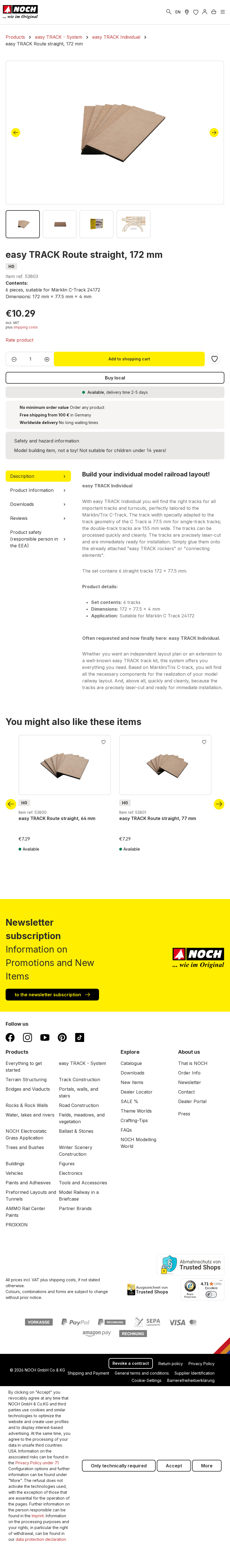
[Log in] (204, 12)
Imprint (38, 1515)
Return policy (170, 1363)
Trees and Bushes (25, 1147)
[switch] (211, 1294)
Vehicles (14, 1173)
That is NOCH (193, 1063)
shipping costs (25, 327)
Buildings (15, 1163)
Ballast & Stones (76, 1131)
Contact (186, 1092)
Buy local (115, 378)
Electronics (70, 1173)
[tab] (38, 476)
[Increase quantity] (49, 359)
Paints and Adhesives (28, 1182)
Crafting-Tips (134, 1120)
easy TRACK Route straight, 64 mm (57, 818)
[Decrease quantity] (12, 359)
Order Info (189, 1073)
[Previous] (15, 132)
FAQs (126, 1130)
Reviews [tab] (18, 518)
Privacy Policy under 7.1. (37, 1462)
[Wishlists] (195, 12)
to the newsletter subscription (48, 994)
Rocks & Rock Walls (27, 1105)
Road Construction (79, 1105)
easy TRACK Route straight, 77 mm (158, 818)
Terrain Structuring (26, 1079)
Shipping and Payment (88, 1373)
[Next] (214, 132)
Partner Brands (75, 1208)
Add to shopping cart (129, 358)
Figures (67, 1163)
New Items (132, 1082)
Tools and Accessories (83, 1182)
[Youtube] (44, 1037)
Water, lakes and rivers (30, 1115)
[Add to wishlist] (103, 741)
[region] (115, 149)
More (207, 1465)
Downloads (132, 1073)
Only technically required (119, 1465)
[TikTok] (79, 1037)
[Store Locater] (186, 12)
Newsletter (189, 1082)
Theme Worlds (136, 1111)
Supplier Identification (194, 1373)
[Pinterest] (62, 1037)
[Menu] (222, 12)
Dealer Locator (137, 1092)
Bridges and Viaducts (28, 1089)
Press (184, 1114)
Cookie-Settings (147, 1380)
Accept (174, 1465)
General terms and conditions (142, 1373)
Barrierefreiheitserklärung (191, 1380)
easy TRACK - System (82, 1063)
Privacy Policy (201, 1363)
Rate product (19, 340)
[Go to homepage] (20, 12)
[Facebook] (10, 1037)
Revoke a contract (130, 1363)
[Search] (168, 12)
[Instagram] (27, 1037)
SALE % (129, 1101)
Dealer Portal (192, 1101)
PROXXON (17, 1224)
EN (178, 12)
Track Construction (79, 1079)
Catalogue (131, 1063)
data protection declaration (41, 1539)
